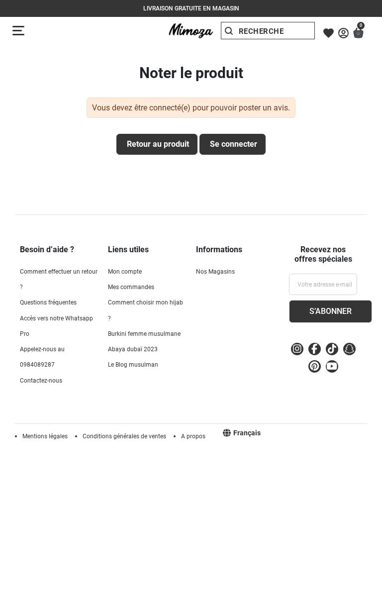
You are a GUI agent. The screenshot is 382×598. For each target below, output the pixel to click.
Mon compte (125, 271)
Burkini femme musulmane (144, 333)
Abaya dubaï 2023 (133, 349)
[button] (358, 33)
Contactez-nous (41, 380)
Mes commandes (131, 287)
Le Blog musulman (133, 364)
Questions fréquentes (48, 302)
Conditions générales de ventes (124, 436)
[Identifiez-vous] (343, 33)
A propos (193, 436)
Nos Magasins (215, 271)
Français (247, 433)
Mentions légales (45, 436)
